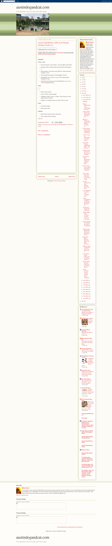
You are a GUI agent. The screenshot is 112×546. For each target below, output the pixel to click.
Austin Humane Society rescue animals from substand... (86, 273)
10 (82, 91)
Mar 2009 (85, 294)
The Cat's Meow (86, 379)
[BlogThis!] (57, 122)
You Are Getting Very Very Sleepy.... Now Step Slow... (86, 185)
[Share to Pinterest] (61, 122)
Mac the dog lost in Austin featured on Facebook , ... (87, 168)
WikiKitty (85, 101)
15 (82, 79)
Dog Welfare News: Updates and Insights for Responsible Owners (87, 312)
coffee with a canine (87, 318)
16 (82, 77)
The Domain (59, 52)
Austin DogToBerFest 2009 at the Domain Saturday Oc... (87, 202)
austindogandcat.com (32, 7)
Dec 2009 (85, 95)
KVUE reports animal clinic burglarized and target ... (87, 130)
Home (57, 176)
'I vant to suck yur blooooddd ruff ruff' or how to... (86, 137)
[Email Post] (52, 122)
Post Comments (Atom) (59, 180)
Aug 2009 (85, 282)
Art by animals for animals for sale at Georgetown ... (86, 224)
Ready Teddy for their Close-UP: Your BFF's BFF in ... (86, 264)
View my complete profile (86, 70)
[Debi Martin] (41, 509)
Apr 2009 (85, 291)
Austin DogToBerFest (62, 124)
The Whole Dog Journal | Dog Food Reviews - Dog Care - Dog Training (87, 459)
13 (82, 84)
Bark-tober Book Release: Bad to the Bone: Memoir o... (86, 240)
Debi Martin (90, 42)
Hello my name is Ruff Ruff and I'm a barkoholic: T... (87, 248)
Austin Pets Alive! (87, 348)
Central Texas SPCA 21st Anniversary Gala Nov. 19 (86, 114)
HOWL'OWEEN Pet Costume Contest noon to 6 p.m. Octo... (86, 216)
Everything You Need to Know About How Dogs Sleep (87, 342)
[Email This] (55, 122)
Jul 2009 (85, 285)
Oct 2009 (85, 99)
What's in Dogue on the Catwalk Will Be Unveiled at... (86, 123)
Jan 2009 (85, 298)
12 (82, 86)
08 (82, 301)
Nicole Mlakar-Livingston (53, 77)
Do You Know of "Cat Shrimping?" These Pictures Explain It (87, 382)
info (42, 118)
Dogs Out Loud (86, 370)
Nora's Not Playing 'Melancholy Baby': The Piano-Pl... (86, 145)
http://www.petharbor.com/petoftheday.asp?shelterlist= (70, 527)
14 (82, 82)
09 (82, 93)
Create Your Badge (25, 501)
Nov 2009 (85, 97)
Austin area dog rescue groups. (47, 54)
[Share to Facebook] (60, 122)
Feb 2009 (85, 296)
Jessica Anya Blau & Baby (90, 321)
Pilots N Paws (85, 450)
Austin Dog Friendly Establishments (87, 437)
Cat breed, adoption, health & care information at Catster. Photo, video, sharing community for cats (88, 424)
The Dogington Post (87, 309)
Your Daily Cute (86, 387)
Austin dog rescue (46, 124)
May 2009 (86, 289)
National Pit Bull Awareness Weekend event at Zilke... (86, 160)
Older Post (72, 176)
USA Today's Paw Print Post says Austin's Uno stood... (87, 176)
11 (82, 88)
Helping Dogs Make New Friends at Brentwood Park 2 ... (86, 232)
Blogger (64, 531)
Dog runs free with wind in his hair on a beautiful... (86, 152)
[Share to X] (58, 122)
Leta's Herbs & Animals (86, 330)
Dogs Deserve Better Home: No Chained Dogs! (87, 432)
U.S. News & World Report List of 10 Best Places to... (86, 256)
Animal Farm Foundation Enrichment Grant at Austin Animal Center (87, 373)
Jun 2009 (85, 287)
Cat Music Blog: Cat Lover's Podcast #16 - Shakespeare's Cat (88, 466)
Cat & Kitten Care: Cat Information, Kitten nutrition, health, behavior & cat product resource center (88, 473)
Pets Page (84, 418)
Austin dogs (54, 124)
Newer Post (41, 176)
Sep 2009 (85, 280)
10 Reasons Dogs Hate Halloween (86, 209)
